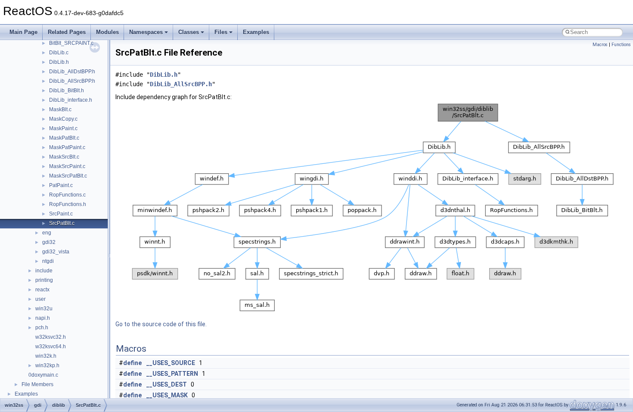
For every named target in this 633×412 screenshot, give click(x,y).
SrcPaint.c (61, 214)
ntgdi (48, 261)
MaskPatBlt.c (64, 138)
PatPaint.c (61, 185)
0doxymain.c (43, 375)
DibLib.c (58, 53)
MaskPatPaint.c (67, 147)
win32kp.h (47, 365)
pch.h (41, 328)
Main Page (23, 32)
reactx (42, 290)
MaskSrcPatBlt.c (68, 176)
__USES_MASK (167, 395)
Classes (188, 32)
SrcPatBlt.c (61, 223)
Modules (107, 32)
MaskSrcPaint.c (67, 166)
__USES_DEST (166, 384)
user (40, 299)
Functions (621, 44)
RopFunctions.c (67, 195)
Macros (600, 44)
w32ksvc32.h (50, 337)
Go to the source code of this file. (161, 324)
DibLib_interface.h (70, 100)
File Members (37, 384)
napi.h (42, 318)
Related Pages (67, 32)
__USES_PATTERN (172, 373)
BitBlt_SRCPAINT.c (71, 43)
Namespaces (146, 32)
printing (44, 280)
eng (46, 233)
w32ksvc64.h (50, 346)
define (132, 362)
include (44, 271)
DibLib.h (59, 62)
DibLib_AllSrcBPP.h (72, 81)
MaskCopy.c (63, 119)
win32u (44, 309)
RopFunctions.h (67, 204)
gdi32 (49, 242)
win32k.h (45, 356)
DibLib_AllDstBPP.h (72, 72)
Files (220, 32)
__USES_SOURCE (170, 362)
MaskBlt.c (60, 109)
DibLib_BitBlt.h (66, 90)
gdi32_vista (55, 252)
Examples (256, 32)
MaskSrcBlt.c (64, 157)
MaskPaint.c (63, 128)
